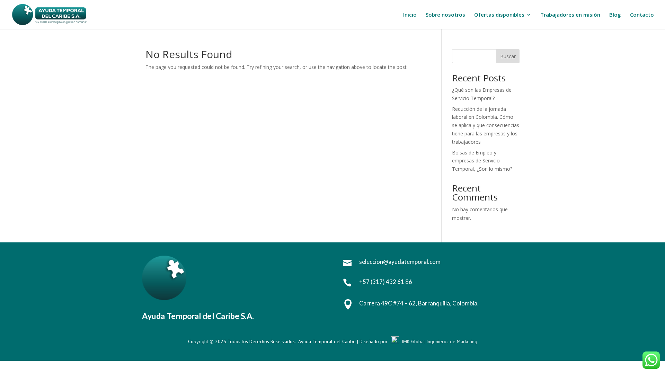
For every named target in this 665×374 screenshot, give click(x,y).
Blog (615, 15)
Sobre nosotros (445, 15)
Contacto (642, 15)
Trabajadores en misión (570, 15)
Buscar (508, 56)
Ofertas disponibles (499, 15)
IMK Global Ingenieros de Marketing (439, 341)
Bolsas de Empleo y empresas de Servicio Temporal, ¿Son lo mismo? (482, 160)
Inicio (410, 15)
